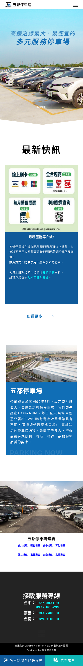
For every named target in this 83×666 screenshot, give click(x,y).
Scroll (41, 106)
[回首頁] (18, 5)
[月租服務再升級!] (41, 198)
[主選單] (75, 5)
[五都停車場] (41, 363)
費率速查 (68, 660)
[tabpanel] (41, 67)
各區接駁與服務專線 (26, 660)
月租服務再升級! (41, 237)
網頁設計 (51, 650)
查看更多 (34, 316)
